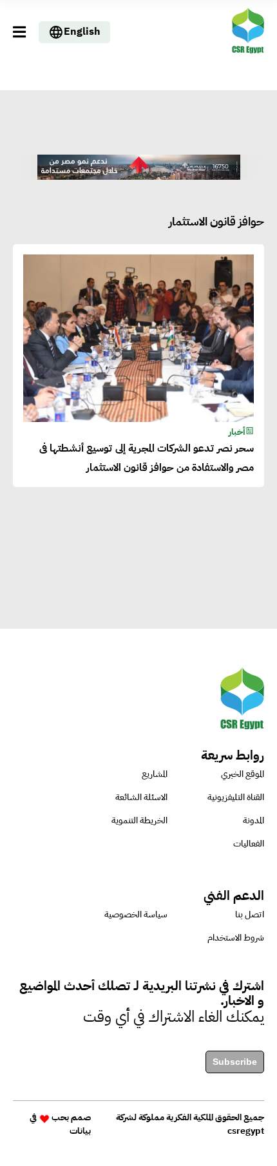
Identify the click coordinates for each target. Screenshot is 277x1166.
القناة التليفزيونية (235, 797)
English (82, 31)
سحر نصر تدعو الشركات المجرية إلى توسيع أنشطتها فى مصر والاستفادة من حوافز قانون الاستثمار (146, 458)
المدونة (253, 820)
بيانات (80, 1131)
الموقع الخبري (242, 774)
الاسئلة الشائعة (141, 797)
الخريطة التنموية (139, 820)
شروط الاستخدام (235, 937)
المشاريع (154, 774)
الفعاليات (248, 843)
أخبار (237, 432)
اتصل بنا (249, 914)
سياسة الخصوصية (135, 914)
